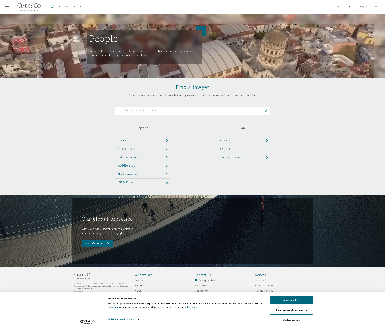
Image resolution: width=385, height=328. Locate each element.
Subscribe (201, 285)
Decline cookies (291, 320)
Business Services (231, 157)
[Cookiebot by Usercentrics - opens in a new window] (88, 322)
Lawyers (224, 149)
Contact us (201, 290)
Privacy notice (264, 285)
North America (129, 174)
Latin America (128, 157)
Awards (139, 285)
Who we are (142, 280)
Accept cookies (291, 300)
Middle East (126, 165)
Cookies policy (264, 290)
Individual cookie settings (121, 319)
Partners (224, 140)
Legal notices (263, 280)
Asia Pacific (126, 149)
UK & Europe (127, 182)
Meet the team (94, 243)
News (138, 290)
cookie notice (115, 307)
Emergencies (207, 280)
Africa (122, 140)
